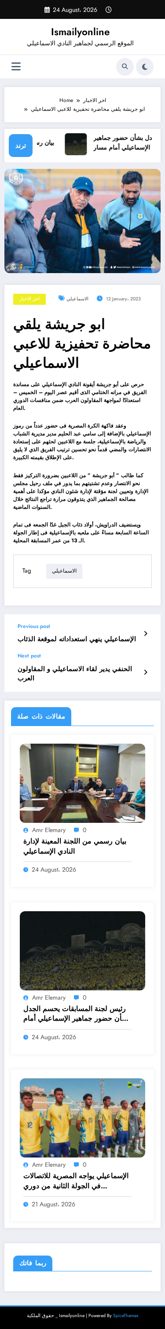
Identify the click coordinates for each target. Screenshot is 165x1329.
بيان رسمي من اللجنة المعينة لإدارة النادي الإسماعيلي (74, 846)
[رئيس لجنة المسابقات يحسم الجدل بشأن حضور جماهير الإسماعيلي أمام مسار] (82, 950)
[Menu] (16, 66)
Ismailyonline (80, 32)
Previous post (34, 626)
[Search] (125, 66)
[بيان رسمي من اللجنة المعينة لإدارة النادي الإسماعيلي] (82, 783)
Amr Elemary (49, 829)
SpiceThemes (125, 1315)
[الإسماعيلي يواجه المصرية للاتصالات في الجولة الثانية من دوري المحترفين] (82, 1117)
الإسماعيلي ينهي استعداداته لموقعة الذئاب (77, 639)
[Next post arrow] (145, 672)
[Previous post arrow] (145, 633)
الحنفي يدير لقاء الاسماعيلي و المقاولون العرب (75, 673)
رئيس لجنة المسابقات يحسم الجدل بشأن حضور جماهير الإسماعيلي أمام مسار (76, 1014)
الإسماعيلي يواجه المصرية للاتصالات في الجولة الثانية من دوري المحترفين (75, 1181)
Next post (29, 656)
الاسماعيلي (77, 299)
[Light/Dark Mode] (145, 67)
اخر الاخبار (29, 299)
